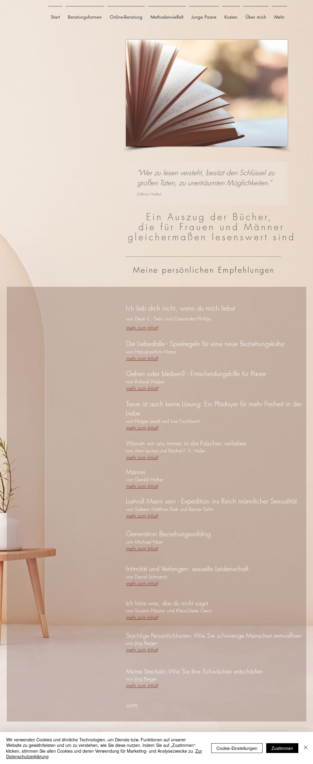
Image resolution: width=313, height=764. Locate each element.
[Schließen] (305, 748)
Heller (200, 450)
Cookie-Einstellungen (236, 748)
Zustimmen (282, 748)
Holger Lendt (148, 421)
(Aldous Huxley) (149, 194)
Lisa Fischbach (187, 421)
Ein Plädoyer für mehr (234, 403)
